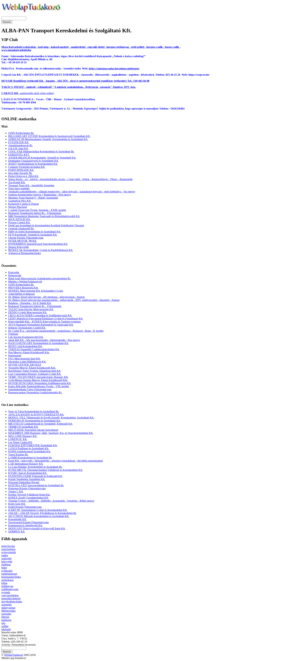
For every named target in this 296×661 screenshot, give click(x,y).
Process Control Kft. (19, 222)
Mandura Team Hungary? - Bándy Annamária (33, 197)
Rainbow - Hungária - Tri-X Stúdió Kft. (29, 303)
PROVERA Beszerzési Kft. (23, 287)
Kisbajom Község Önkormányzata (27, 488)
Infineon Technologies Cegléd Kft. (27, 327)
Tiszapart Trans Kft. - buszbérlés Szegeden (31, 185)
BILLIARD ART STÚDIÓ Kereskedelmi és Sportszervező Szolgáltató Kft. (49, 136)
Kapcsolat (13, 272)
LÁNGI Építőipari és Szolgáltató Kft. (28, 448)
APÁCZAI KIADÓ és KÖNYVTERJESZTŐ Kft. (36, 414)
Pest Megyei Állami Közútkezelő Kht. (29, 352)
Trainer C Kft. (15, 491)
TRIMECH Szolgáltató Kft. (23, 426)
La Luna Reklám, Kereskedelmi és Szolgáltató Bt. (35, 466)
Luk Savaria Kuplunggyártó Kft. (26, 337)
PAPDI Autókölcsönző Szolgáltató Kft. (29, 451)
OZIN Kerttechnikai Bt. (21, 133)
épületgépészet (9, 573)
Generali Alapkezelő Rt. (21, 228)
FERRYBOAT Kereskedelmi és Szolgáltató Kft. (34, 420)
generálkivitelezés (11, 598)
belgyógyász (8, 546)
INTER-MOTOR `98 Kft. (22, 240)
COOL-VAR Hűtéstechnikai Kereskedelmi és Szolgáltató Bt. (41, 151)
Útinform (13, 333)
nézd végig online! (43, 93)
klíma (4, 583)
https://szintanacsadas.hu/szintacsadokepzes (114, 68)
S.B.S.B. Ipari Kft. (18, 148)
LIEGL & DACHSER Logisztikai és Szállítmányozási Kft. (40, 315)
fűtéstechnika (8, 610)
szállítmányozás (9, 589)
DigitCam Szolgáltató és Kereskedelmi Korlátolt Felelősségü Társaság (46, 225)
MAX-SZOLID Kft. (19, 219)
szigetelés (6, 604)
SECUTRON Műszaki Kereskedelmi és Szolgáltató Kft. (38, 516)
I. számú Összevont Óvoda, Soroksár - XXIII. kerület (37, 210)
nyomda (5, 592)
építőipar (6, 564)
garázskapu (7, 580)
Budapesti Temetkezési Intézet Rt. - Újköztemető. (35, 213)
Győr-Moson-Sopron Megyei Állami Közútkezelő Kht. (38, 380)
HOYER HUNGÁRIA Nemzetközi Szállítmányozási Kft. (39, 383)
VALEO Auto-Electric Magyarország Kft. (31, 309)
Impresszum (14, 355)
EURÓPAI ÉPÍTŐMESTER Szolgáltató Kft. (32, 445)
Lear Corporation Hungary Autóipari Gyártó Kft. (34, 374)
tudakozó (6, 620)
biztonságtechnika (11, 576)
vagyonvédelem (9, 595)
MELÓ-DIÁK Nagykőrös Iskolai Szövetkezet (33, 429)
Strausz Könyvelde (18, 247)
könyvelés (6, 561)
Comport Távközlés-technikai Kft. (26, 166)
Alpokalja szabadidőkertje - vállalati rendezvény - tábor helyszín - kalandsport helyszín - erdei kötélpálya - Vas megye (71, 191)
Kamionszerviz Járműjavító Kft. (25, 525)
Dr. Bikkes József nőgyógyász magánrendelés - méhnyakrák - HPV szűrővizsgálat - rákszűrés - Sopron (64, 300)
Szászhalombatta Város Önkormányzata (29, 389)
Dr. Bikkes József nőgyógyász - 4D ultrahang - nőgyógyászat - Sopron (46, 297)
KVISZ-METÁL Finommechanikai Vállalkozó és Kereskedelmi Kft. (45, 470)
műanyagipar (8, 607)
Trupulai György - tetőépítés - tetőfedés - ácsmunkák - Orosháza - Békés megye (51, 500)
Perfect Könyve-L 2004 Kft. (23, 176)
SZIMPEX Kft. (16, 531)
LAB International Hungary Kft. (25, 463)
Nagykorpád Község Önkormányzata (28, 522)
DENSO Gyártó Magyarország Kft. (27, 312)
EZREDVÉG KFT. (19, 154)
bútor (4, 567)
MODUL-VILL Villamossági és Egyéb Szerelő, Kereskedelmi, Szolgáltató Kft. (51, 417)
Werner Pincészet (17, 207)
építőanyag (7, 586)
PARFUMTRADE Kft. (21, 170)
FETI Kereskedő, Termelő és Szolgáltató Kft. (32, 234)
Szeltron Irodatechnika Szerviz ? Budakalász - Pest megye (39, 194)
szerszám (6, 613)
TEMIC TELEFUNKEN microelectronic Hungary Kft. (38, 377)
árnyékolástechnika (11, 601)
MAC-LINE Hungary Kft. (22, 436)
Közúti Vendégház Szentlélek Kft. (26, 479)
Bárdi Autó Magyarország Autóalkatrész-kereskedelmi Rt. (39, 278)
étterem (5, 616)
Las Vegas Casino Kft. (20, 442)
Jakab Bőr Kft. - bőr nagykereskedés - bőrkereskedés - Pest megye (44, 340)
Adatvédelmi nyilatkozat (21, 293)
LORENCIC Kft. (17, 439)
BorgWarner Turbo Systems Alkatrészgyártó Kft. (34, 370)
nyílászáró (6, 570)
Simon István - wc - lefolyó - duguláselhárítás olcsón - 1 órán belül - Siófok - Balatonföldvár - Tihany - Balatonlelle (70, 179)
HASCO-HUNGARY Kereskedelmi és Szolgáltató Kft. (38, 343)
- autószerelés (17, 93)
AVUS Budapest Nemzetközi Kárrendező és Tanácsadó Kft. (40, 324)
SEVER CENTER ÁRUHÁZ (24, 364)
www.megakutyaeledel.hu (16, 50)
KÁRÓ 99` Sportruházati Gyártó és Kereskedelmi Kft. (37, 510)
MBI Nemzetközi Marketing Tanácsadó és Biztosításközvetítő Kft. (44, 216)
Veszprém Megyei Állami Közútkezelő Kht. (32, 367)
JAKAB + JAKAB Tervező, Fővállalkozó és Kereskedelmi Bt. (42, 513)
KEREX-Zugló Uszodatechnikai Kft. (28, 497)
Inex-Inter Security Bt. (20, 173)
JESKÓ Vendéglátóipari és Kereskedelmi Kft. (33, 163)
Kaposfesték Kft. (17, 519)
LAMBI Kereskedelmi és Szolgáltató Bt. (30, 457)
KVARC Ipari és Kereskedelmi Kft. (27, 473)
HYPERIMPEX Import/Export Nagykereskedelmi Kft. (38, 243)
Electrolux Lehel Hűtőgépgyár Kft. (27, 361)
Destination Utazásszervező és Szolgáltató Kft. (33, 160)
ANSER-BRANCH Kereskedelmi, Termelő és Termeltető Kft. (42, 157)
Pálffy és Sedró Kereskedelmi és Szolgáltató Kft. (34, 231)
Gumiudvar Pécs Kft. (19, 200)
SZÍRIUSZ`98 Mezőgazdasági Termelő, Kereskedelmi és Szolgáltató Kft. (48, 139)
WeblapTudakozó (13, 654)
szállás (4, 626)
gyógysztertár (8, 552)
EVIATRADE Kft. (18, 142)
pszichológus (8, 549)
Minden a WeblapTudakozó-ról (25, 281)
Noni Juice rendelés (18, 188)
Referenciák (14, 275)
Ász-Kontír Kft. (16, 182)
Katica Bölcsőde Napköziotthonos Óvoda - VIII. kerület (38, 386)
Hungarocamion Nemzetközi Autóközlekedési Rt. (35, 392)
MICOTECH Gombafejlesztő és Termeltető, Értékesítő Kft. (40, 423)
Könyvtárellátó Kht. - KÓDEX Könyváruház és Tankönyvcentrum (44, 321)
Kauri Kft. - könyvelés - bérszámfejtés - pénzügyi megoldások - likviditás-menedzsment (55, 460)
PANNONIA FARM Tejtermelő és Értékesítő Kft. (35, 476)
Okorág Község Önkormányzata (25, 237)
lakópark (6, 629)
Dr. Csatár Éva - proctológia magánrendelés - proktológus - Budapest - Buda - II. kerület (55, 330)
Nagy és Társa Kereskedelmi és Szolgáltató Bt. (33, 411)
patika (4, 555)
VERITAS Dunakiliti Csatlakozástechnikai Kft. (34, 349)
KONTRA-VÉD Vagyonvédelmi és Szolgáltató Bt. (36, 485)
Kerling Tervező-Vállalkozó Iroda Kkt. (29, 494)
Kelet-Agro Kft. (17, 503)
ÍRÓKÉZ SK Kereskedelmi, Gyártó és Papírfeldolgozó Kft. (40, 250)
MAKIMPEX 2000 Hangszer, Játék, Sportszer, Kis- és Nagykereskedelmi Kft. (50, 433)
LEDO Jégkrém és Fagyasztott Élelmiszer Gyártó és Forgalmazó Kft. (45, 318)
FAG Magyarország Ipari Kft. (24, 358)
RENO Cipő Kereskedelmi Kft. (25, 346)
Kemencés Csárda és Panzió (23, 203)
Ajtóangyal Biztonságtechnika (24, 253)
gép (3, 623)
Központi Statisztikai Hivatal (23, 482)
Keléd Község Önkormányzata (25, 506)
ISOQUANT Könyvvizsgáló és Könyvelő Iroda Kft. (36, 528)
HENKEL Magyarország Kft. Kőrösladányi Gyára (35, 290)
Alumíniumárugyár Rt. (20, 145)
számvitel (6, 558)
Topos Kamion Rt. (18, 454)
